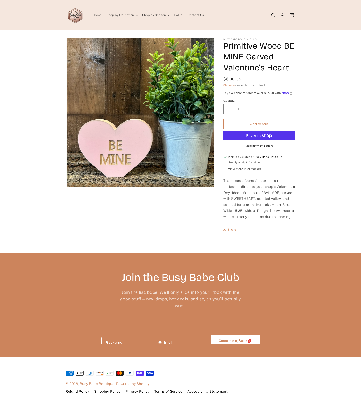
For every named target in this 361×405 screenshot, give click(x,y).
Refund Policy (77, 391)
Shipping (229, 85)
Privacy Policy (137, 391)
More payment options (259, 145)
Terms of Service (168, 391)
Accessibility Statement (207, 391)
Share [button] (232, 230)
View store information (244, 169)
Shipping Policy (107, 391)
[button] (122, 15)
